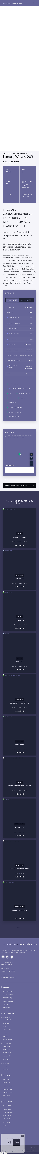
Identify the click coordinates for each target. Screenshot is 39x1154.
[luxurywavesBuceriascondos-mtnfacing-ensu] (29, 100)
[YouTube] (11, 957)
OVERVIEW (12, 300)
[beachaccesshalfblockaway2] (29, 122)
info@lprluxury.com (8, 977)
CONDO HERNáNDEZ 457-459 (19, 703)
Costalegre (6, 1069)
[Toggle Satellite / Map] (31, 454)
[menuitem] (32, 3)
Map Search (6, 1096)
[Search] (32, 3)
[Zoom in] (31, 462)
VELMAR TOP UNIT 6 (19, 537)
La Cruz (5, 1033)
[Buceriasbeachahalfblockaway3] (29, 144)
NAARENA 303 (19, 620)
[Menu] (36, 3)
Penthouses (6, 1083)
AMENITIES (25, 300)
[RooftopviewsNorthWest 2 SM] (29, 34)
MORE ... (19, 928)
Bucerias (5, 1036)
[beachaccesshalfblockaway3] (9, 133)
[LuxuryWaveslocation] (29, 111)
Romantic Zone (7, 1056)
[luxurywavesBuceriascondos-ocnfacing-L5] (9, 34)
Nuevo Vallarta (7, 1039)
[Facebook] (3, 957)
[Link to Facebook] (29, 1147)
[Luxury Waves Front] (29, 56)
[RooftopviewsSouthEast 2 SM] (29, 12)
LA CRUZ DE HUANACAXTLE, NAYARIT (18, 153)
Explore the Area (8, 994)
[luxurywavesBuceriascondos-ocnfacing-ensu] (29, 89)
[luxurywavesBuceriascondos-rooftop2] (29, 23)
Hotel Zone (6, 1049)
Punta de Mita (7, 1030)
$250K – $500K (7, 1112)
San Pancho (6, 1023)
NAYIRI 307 (19, 661)
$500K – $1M (7, 1115)
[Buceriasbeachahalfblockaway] (29, 133)
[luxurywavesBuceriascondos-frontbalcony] (29, 78)
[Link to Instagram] (31, 1147)
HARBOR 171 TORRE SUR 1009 (19, 869)
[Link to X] (34, 1147)
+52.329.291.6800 (8, 971)
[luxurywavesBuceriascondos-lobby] (9, 67)
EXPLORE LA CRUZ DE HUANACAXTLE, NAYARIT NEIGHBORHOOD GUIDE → (19, 470)
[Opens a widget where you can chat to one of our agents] (13, 1143)
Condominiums (7, 1086)
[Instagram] (7, 957)
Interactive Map (7, 998)
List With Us (6, 1007)
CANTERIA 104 (19, 578)
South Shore (6, 1059)
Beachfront (6, 1079)
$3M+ (4, 1125)
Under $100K (7, 1106)
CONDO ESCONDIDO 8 (19, 910)
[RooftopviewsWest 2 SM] (9, 12)
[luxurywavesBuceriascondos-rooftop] (9, 23)
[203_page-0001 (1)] (9, 111)
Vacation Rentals (8, 1001)
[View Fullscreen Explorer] (31, 458)
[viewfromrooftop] (9, 56)
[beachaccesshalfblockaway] (9, 122)
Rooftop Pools (7, 1089)
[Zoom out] (31, 464)
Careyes (5, 1066)
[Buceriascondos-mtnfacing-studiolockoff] (9, 100)
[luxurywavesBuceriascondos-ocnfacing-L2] (9, 89)
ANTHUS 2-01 (19, 744)
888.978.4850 (6, 965)
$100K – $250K (7, 1109)
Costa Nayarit (7, 1020)
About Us (5, 1004)
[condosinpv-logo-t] (11, 4)
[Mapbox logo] (10, 465)
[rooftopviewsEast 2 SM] (29, 45)
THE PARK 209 (19, 827)
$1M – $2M (6, 1119)
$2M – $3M (6, 1122)
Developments (7, 991)
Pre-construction (8, 1092)
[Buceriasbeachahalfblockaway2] (9, 144)
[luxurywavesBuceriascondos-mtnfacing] (9, 78)
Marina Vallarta (7, 1046)
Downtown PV (7, 1053)
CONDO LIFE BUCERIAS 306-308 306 (19, 786)
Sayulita (5, 1026)
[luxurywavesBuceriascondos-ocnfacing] (29, 67)
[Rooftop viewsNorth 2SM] (9, 45)
